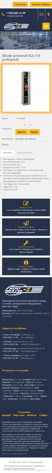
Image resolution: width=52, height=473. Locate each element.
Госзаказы (20, 4)
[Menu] (46, 26)
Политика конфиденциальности (14, 454)
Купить (21, 132)
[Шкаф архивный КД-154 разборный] (26, 88)
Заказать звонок (41, 4)
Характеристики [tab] (24, 152)
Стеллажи (24, 412)
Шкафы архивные (11, 34)
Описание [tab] (7, 152)
